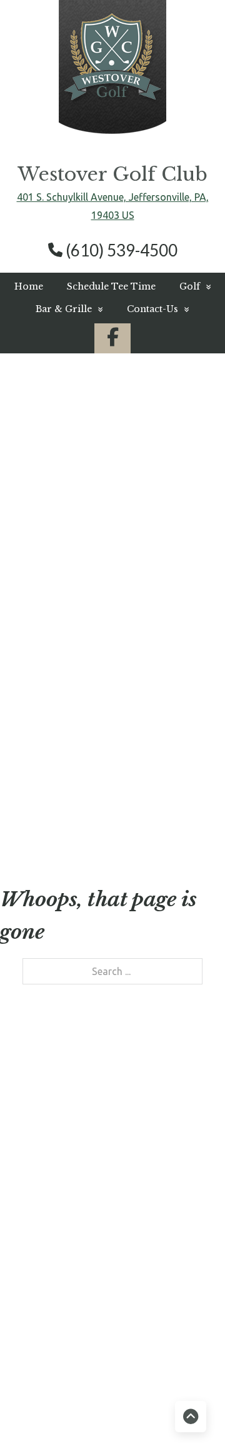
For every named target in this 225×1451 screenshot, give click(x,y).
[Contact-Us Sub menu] (186, 309)
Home (28, 286)
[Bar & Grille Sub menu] (100, 309)
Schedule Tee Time (111, 286)
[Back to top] (190, 1416)
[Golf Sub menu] (208, 287)
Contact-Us (152, 309)
